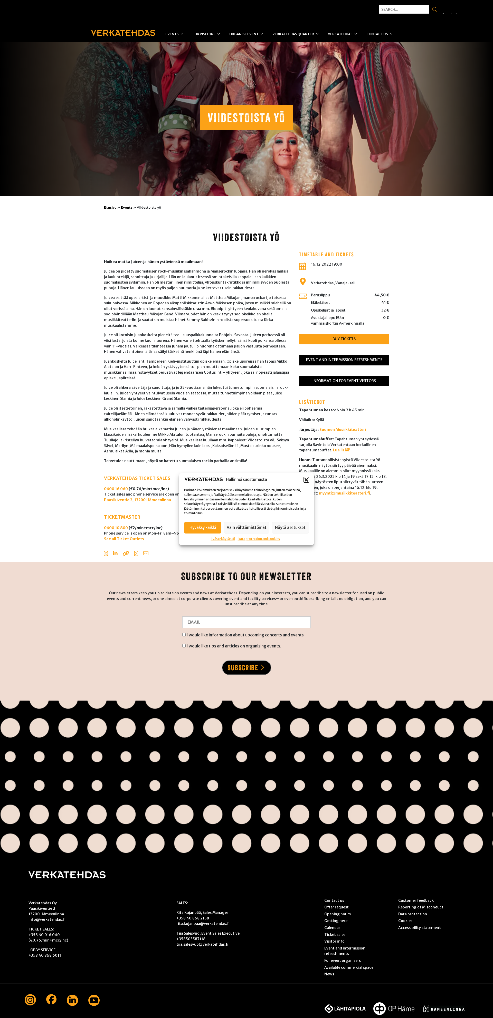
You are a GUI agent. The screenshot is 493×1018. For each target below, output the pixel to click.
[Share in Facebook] (106, 554)
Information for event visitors (344, 381)
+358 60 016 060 (44, 935)
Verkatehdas (340, 34)
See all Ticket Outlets (124, 539)
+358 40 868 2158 (192, 918)
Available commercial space (348, 967)
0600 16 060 (116, 489)
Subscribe (242, 667)
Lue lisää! (341, 450)
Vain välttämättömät (247, 527)
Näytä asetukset (290, 527)
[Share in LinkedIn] (115, 554)
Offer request (336, 907)
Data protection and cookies (259, 538)
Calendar (332, 927)
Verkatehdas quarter (293, 34)
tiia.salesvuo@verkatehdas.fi (202, 944)
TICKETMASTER (122, 517)
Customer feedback (416, 900)
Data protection (412, 914)
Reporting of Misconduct (420, 907)
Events (172, 34)
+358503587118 (190, 939)
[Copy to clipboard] (125, 554)
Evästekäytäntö (223, 538)
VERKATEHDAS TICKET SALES (137, 478)
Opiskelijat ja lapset (328, 310)
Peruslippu (320, 295)
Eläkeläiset (320, 302)
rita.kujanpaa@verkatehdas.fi (203, 923)
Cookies (405, 920)
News (329, 974)
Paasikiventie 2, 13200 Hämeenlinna (137, 500)
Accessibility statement (419, 927)
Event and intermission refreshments (344, 359)
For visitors (204, 34)
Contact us (377, 34)
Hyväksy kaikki (202, 527)
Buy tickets (344, 339)
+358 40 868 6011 (45, 955)
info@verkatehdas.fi (47, 919)
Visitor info (334, 941)
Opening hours (337, 914)
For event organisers (342, 960)
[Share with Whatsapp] (136, 554)
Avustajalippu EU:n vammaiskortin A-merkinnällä (337, 320)
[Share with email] (146, 554)
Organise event (244, 34)
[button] (306, 479)
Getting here (335, 920)
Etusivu (110, 207)
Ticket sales (334, 934)
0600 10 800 (116, 528)
